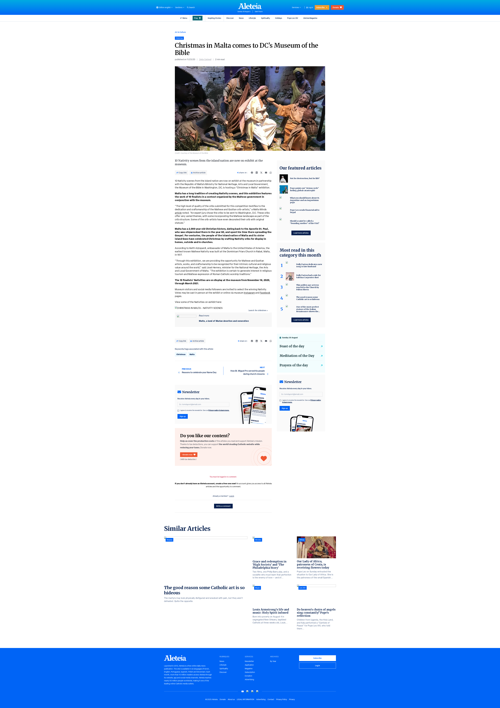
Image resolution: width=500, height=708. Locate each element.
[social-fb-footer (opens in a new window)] (247, 691)
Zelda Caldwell (205, 59)
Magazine (248, 668)
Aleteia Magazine (310, 18)
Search (192, 7)
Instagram (249, 292)
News (241, 18)
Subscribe (320, 7)
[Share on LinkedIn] (257, 173)
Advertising (249, 679)
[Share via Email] (266, 173)
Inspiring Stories (214, 18)
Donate (336, 7)
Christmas (180, 354)
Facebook (265, 292)
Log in (310, 7)
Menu (185, 18)
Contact (271, 699)
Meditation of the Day (297, 356)
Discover (230, 18)
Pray (196, 18)
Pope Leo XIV (292, 18)
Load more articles (301, 233)
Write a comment (223, 506)
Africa (301, 540)
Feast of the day (292, 346)
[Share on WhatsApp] (271, 173)
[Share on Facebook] (252, 173)
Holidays (278, 18)
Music (257, 588)
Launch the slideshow (257, 310)
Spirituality (265, 18)
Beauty (169, 540)
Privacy (292, 699)
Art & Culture (180, 32)
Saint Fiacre (259, 12)
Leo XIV (302, 588)
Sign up (183, 416)
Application (249, 665)
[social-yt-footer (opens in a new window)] (242, 691)
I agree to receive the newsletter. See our (204, 410)
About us (231, 699)
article (178, 212)
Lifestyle (252, 18)
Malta (192, 354)
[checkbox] (178, 410)
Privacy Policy (281, 699)
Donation (248, 676)
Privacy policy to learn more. (218, 410)
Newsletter (249, 661)
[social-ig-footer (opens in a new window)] (257, 691)
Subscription (250, 672)
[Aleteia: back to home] (250, 6)
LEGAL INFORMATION (245, 699)
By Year (273, 661)
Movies (258, 540)
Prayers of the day (294, 365)
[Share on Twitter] (261, 173)
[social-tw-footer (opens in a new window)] (252, 691)
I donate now (187, 454)
